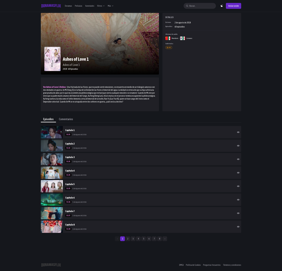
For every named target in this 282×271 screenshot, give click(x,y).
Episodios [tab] (48, 119)
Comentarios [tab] (66, 119)
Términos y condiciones (232, 265)
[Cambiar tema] (221, 6)
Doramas (68, 6)
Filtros (99, 6)
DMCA (181, 265)
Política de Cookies (193, 265)
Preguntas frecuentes (212, 265)
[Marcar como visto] (238, 132)
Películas (78, 6)
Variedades (89, 6)
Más (109, 6)
